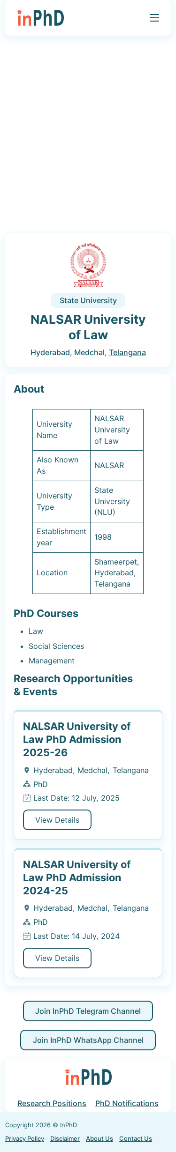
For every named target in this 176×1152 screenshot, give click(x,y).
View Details (57, 820)
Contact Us (135, 1138)
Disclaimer (65, 1138)
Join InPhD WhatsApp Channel (88, 1040)
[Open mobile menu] (154, 18)
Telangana (127, 352)
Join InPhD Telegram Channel (88, 1011)
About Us (99, 1138)
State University (88, 300)
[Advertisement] (88, 137)
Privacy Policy (24, 1138)
